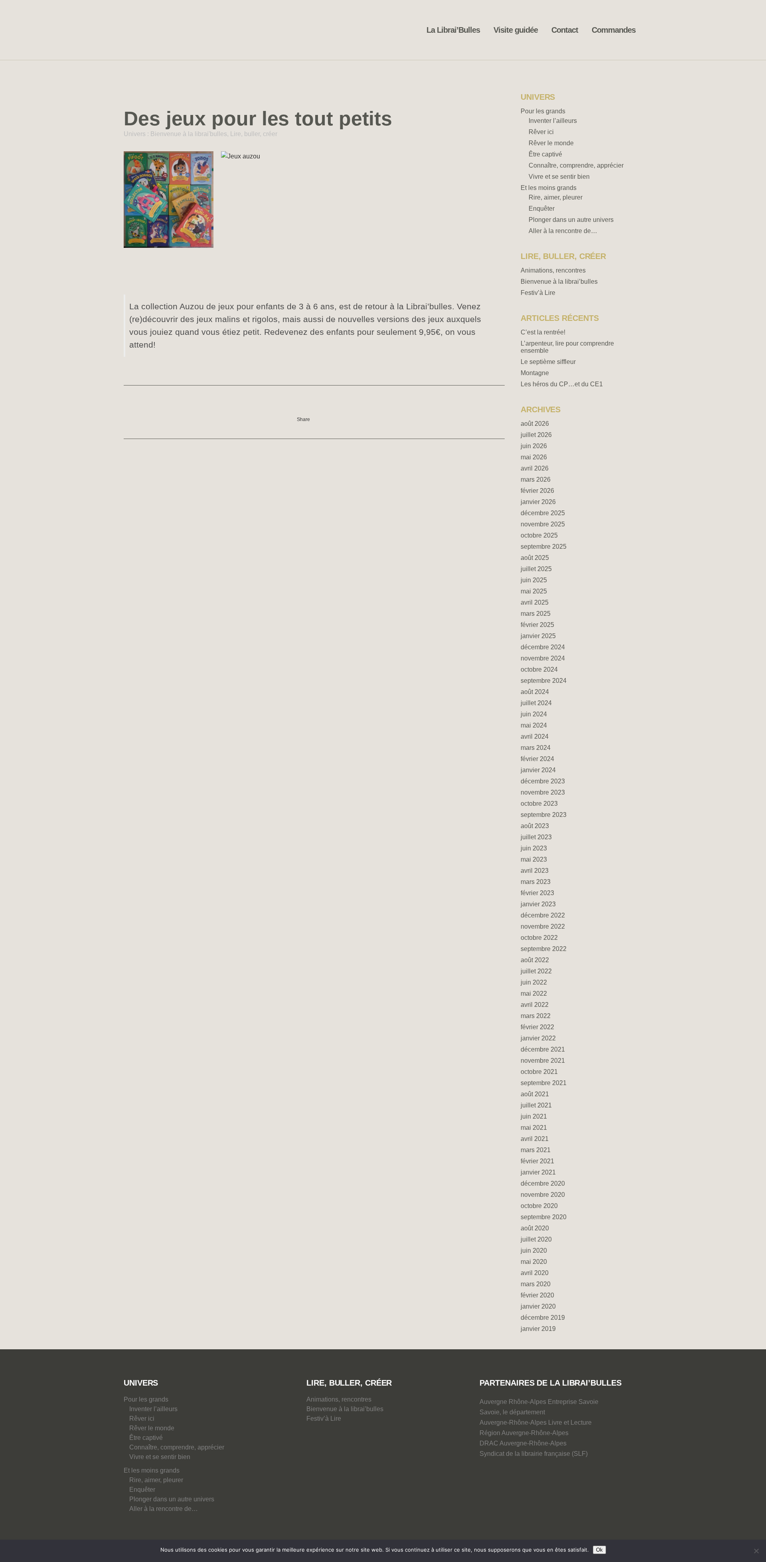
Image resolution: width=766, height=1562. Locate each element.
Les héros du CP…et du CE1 (562, 384)
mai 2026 (534, 457)
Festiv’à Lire (538, 292)
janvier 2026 (538, 501)
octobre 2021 (539, 1071)
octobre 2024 (539, 669)
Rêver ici (541, 132)
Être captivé (545, 154)
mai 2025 (534, 591)
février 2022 (537, 1027)
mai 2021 (534, 1127)
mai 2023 (534, 859)
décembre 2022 (543, 915)
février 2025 (537, 624)
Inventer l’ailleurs (553, 120)
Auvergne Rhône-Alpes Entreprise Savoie (539, 1401)
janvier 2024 (538, 770)
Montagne (535, 373)
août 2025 (535, 557)
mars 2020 (536, 1284)
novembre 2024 (543, 658)
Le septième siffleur (548, 361)
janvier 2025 (538, 636)
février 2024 (537, 758)
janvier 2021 (538, 1172)
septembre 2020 (544, 1217)
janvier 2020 (538, 1306)
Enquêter (542, 208)
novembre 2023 (543, 792)
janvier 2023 (538, 904)
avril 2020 (535, 1272)
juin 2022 (534, 982)
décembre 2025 (543, 513)
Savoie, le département (512, 1412)
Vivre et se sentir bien (559, 176)
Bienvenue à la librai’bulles (559, 281)
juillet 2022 (536, 971)
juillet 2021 (536, 1105)
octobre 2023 (539, 803)
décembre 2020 (543, 1183)
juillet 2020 (536, 1239)
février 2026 (537, 490)
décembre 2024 (543, 647)
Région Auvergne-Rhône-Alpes (524, 1433)
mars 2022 (536, 1015)
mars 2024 (536, 747)
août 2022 (535, 960)
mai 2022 (534, 993)
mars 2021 (536, 1150)
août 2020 (535, 1228)
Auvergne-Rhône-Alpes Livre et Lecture (536, 1422)
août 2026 (535, 423)
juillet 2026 (536, 434)
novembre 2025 (543, 524)
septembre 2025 (544, 546)
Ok (599, 1550)
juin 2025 (534, 580)
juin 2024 (534, 714)
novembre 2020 (543, 1194)
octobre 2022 (539, 937)
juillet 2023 (536, 837)
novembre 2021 (543, 1060)
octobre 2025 (539, 535)
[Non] (756, 1551)
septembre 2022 (544, 948)
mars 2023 (536, 881)
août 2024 (535, 691)
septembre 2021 (544, 1083)
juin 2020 (534, 1250)
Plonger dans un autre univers (571, 219)
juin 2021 (534, 1116)
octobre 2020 (539, 1205)
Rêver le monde (551, 143)
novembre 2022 (543, 926)
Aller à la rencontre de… (563, 230)
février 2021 (537, 1161)
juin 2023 (534, 848)
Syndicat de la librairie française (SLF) (534, 1453)
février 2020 (537, 1295)
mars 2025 (536, 613)
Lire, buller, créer (253, 133)
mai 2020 (534, 1261)
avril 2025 (535, 602)
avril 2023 (535, 870)
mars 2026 (536, 479)
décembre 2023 (543, 781)
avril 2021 (535, 1138)
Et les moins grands (548, 187)
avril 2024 (535, 736)
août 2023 (535, 826)
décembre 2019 (543, 1317)
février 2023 (537, 893)
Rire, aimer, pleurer (555, 197)
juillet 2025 (536, 568)
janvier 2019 (538, 1328)
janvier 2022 (538, 1038)
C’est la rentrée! (543, 332)
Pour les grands (543, 111)
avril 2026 (535, 468)
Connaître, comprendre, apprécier (576, 165)
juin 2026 (534, 446)
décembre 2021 (543, 1049)
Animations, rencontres (553, 270)
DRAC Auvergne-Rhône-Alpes (523, 1443)
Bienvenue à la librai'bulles (188, 133)
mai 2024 (534, 725)
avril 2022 (535, 1004)
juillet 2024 (536, 703)
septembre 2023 (544, 814)
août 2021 (535, 1094)
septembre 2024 (544, 680)
